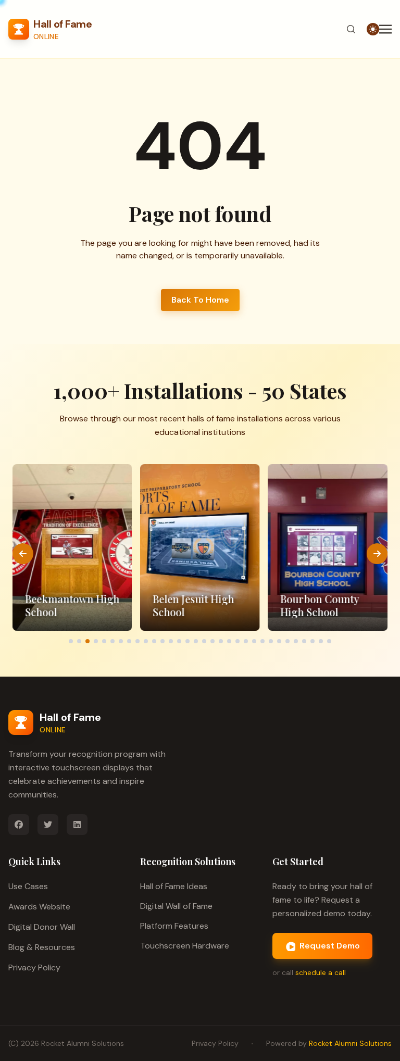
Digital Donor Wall (41, 926)
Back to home (200, 299)
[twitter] (48, 824)
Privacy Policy (34, 967)
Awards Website (39, 906)
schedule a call (320, 972)
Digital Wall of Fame (176, 906)
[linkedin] (77, 824)
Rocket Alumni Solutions (82, 1043)
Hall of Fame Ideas (173, 886)
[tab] (71, 641)
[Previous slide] (22, 553)
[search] (351, 29)
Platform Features (174, 925)
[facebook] (18, 824)
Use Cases (28, 886)
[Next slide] (377, 553)
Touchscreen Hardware (184, 945)
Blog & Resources (41, 947)
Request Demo (329, 945)
